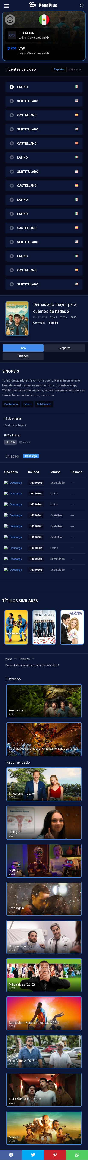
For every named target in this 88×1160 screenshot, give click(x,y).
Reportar (59, 69)
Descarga (31, 456)
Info (23, 348)
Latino (27, 404)
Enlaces (23, 356)
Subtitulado (44, 404)
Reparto (64, 348)
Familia (53, 322)
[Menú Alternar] (6, 6)
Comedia (39, 322)
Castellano (11, 404)
